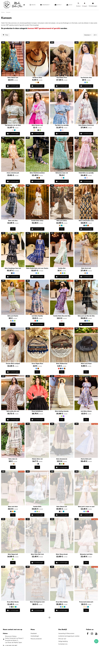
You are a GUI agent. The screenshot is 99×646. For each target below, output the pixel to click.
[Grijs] (10, 607)
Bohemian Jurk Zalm (86, 554)
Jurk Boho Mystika (37, 316)
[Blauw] (85, 82)
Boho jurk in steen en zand (86, 506)
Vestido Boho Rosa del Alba (61, 316)
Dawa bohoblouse (37, 411)
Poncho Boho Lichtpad (13, 363)
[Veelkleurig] (63, 225)
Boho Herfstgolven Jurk (37, 602)
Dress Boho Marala (13, 602)
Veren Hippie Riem (37, 363)
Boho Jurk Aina (12, 220)
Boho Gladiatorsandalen (37, 173)
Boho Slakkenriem (61, 363)
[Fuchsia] (88, 511)
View (12, 229)
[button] (45, 5)
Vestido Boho (37, 506)
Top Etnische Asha (86, 77)
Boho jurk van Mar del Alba (86, 316)
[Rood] (35, 320)
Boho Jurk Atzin (13, 506)
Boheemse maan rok (62, 173)
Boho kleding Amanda (61, 411)
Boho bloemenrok (61, 459)
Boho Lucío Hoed (86, 363)
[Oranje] (60, 273)
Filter (6, 35)
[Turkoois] (14, 130)
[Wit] (11, 130)
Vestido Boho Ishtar (37, 220)
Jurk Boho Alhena (86, 411)
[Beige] (36, 82)
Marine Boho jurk (86, 459)
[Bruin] (38, 82)
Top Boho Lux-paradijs (62, 125)
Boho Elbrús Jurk (62, 506)
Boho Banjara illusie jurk (86, 125)
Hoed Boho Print (62, 77)
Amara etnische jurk (13, 173)
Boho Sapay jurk (13, 554)
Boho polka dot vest (13, 411)
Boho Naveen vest (37, 125)
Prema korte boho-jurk (86, 602)
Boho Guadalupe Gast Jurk (13, 268)
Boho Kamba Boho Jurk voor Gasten (37, 268)
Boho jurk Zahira (62, 220)
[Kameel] (59, 225)
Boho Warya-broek (62, 554)
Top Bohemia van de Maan (13, 125)
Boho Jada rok (13, 459)
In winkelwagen (14, 86)
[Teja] (88, 225)
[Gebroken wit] (59, 416)
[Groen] (87, 82)
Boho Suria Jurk (86, 268)
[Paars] (63, 416)
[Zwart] (38, 130)
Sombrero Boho (37, 77)
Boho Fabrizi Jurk (13, 77)
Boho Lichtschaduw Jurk (86, 220)
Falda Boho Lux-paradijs (86, 173)
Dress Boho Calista (62, 602)
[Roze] (12, 130)
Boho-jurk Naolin (13, 316)
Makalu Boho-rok (37, 459)
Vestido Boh (61, 268)
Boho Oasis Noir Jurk (37, 554)
